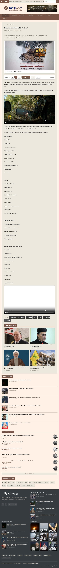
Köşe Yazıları (46, 566)
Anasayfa (6, 24)
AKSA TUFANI (12, 555)
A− (12, 77)
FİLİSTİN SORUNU (30, 485)
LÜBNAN (11, 24)
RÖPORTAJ (40, 15)
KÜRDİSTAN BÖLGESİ (38, 482)
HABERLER (22, 15)
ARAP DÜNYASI (20, 482)
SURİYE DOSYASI (6, 558)
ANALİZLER (31, 15)
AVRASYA (18, 485)
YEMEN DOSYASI (37, 555)
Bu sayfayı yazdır (18, 30)
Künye (52, 566)
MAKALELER (14, 15)
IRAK (9, 482)
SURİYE (3, 485)
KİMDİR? (46, 482)
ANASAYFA (5, 15)
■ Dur (33, 77)
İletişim (55, 566)
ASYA (26, 482)
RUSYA (30, 482)
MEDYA (4, 18)
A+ (19, 77)
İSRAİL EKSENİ (47, 555)
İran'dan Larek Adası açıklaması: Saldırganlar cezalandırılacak (37, 1)
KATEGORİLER (49, 15)
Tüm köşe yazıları (29, 473)
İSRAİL (13, 482)
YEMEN (23, 485)
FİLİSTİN (4, 482)
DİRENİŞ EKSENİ (10, 485)
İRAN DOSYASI (28, 555)
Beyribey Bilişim (34, 563)
